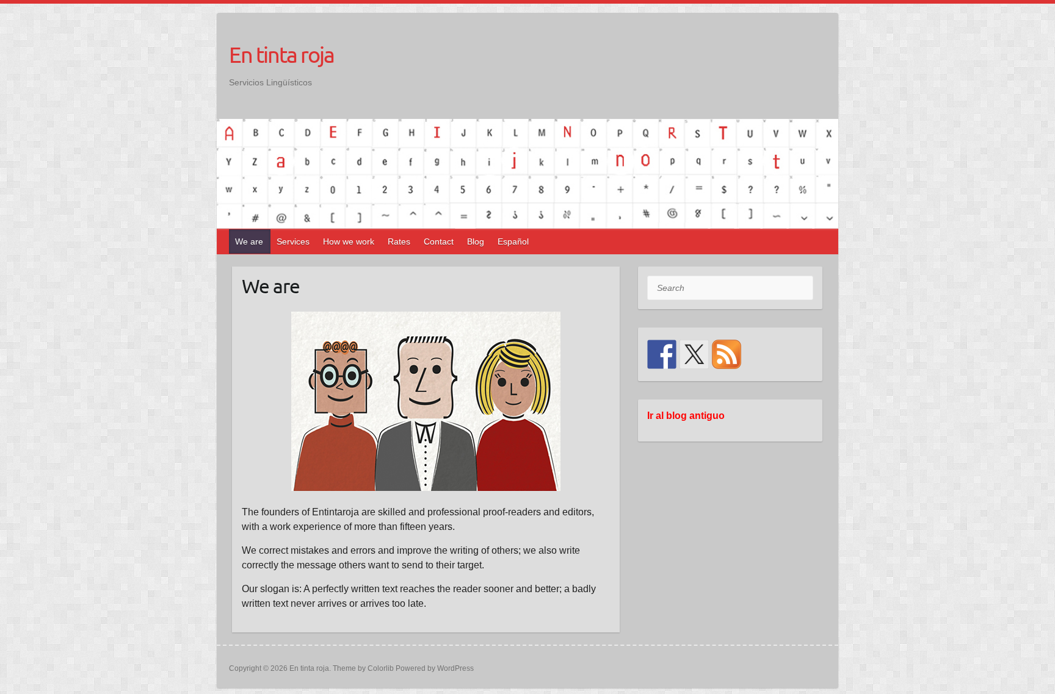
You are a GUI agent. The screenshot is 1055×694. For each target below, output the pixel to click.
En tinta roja (281, 54)
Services (293, 241)
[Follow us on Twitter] (694, 354)
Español (513, 241)
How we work (348, 241)
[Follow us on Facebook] (661, 354)
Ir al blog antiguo (686, 415)
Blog (475, 241)
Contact (439, 241)
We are (249, 241)
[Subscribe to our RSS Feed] (726, 354)
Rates (399, 241)
